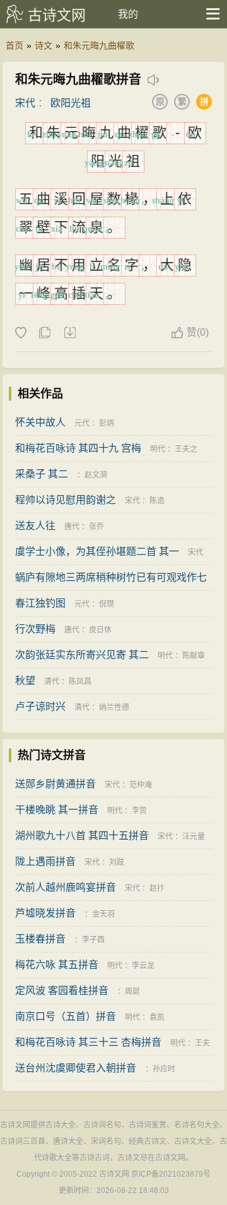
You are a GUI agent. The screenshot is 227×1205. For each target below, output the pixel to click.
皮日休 (100, 629)
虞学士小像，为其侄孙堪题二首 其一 (97, 551)
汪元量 (193, 836)
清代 (51, 681)
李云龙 (143, 965)
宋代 (25, 103)
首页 (14, 45)
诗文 (43, 45)
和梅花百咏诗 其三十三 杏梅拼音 (88, 1042)
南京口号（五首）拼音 (65, 1016)
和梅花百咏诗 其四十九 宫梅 (78, 448)
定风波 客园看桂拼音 (61, 990)
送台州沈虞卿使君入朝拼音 (75, 1068)
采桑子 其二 (41, 474)
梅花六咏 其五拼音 (56, 964)
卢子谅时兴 (40, 706)
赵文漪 (95, 475)
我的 (128, 14)
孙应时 (164, 1069)
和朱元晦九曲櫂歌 (99, 45)
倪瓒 (106, 604)
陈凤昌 (80, 681)
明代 (157, 449)
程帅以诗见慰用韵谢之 (65, 499)
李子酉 (93, 939)
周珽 (132, 991)
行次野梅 (35, 629)
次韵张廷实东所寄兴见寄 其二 (82, 654)
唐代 (71, 526)
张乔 (96, 526)
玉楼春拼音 (40, 939)
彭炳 (106, 423)
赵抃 (157, 888)
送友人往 (35, 525)
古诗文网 (57, 15)
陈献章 (193, 655)
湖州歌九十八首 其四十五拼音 (82, 835)
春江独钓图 (40, 603)
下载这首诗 (69, 333)
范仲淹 (140, 784)
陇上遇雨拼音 (45, 861)
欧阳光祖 (70, 103)
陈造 (157, 500)
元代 (82, 423)
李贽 (139, 810)
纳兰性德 (114, 707)
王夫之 (186, 449)
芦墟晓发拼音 (45, 913)
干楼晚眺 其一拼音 (56, 809)
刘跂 (116, 862)
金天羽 (103, 914)
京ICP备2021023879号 (171, 1174)
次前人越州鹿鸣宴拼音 (65, 887)
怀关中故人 (40, 422)
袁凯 (157, 1017)
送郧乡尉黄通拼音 (55, 784)
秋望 (25, 680)
